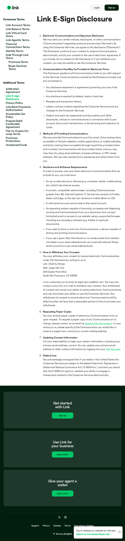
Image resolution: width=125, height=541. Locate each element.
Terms (67, 526)
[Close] (119, 532)
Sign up (111, 7)
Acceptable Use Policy (15, 115)
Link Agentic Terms (17, 40)
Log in (97, 7)
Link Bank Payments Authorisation (18, 108)
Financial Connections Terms (18, 45)
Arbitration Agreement (13, 90)
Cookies (57, 526)
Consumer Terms (13, 19)
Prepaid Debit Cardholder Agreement (14, 123)
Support (35, 526)
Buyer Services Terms (18, 67)
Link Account (113, 349)
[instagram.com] (65, 517)
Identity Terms (14, 51)
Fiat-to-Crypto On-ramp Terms (17, 132)
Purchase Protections (13, 139)
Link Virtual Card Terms (16, 34)
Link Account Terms (18, 25)
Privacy (46, 526)
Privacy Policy (14, 102)
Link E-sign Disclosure (13, 97)
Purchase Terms (18, 61)
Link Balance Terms (17, 29)
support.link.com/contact (98, 323)
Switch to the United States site (93, 534)
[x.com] (59, 517)
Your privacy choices (83, 526)
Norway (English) (64, 534)
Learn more (62, 454)
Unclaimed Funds (16, 144)
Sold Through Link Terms (17, 56)
